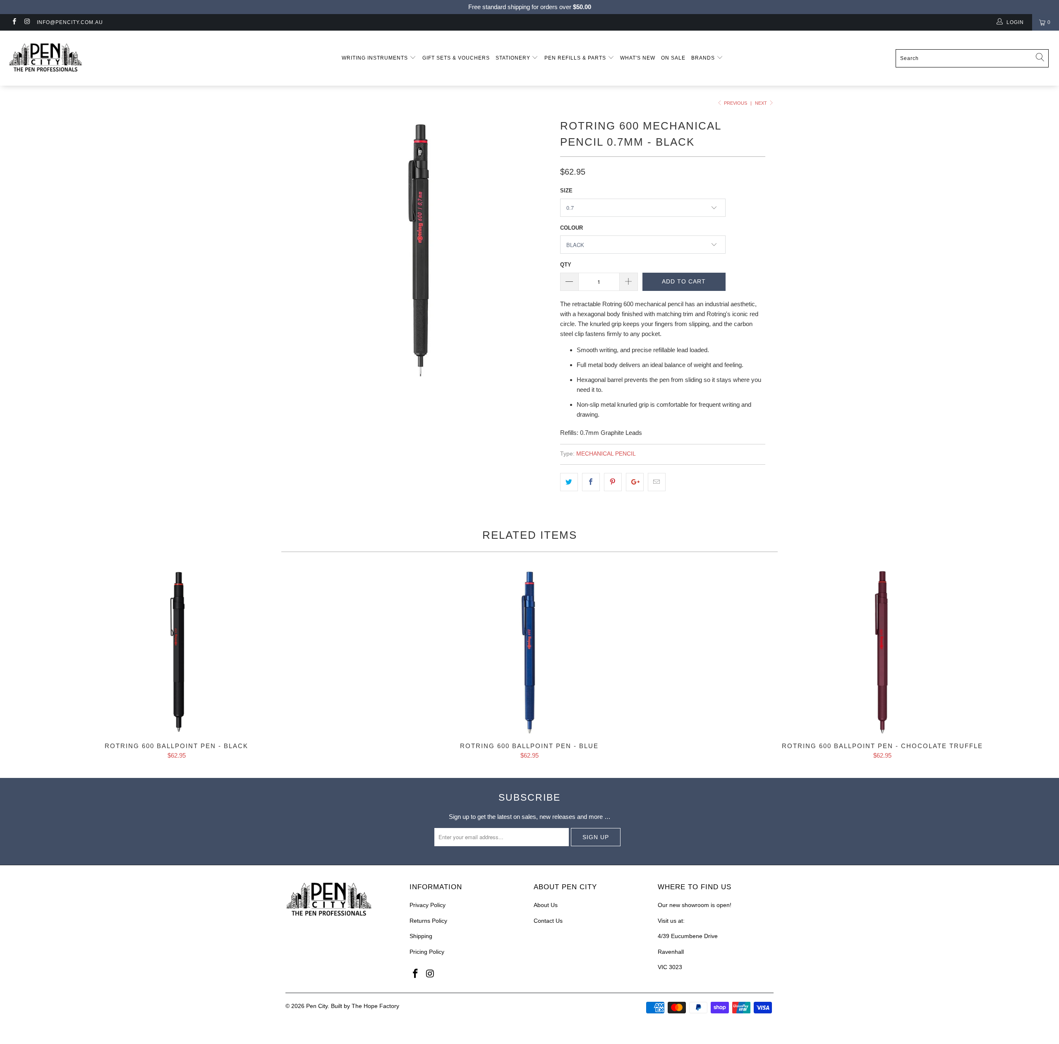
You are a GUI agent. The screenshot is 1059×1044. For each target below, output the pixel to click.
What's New (637, 58)
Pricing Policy (427, 951)
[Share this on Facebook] (591, 482)
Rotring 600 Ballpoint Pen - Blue (529, 651)
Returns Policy (428, 920)
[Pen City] (89, 58)
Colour (571, 228)
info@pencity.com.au (70, 22)
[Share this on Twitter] (569, 482)
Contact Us (548, 920)
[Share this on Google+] (635, 482)
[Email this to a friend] (657, 482)
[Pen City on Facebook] (13, 22)
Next (761, 103)
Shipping (421, 936)
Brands (703, 58)
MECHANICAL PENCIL (606, 454)
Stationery (514, 58)
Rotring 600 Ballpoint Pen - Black (176, 651)
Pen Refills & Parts (576, 58)
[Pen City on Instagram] (26, 22)
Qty (565, 265)
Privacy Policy (428, 905)
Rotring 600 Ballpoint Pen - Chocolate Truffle (882, 651)
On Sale (673, 58)
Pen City (317, 1006)
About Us (546, 905)
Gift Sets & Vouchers (456, 58)
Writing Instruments (376, 58)
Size (566, 190)
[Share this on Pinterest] (613, 482)
